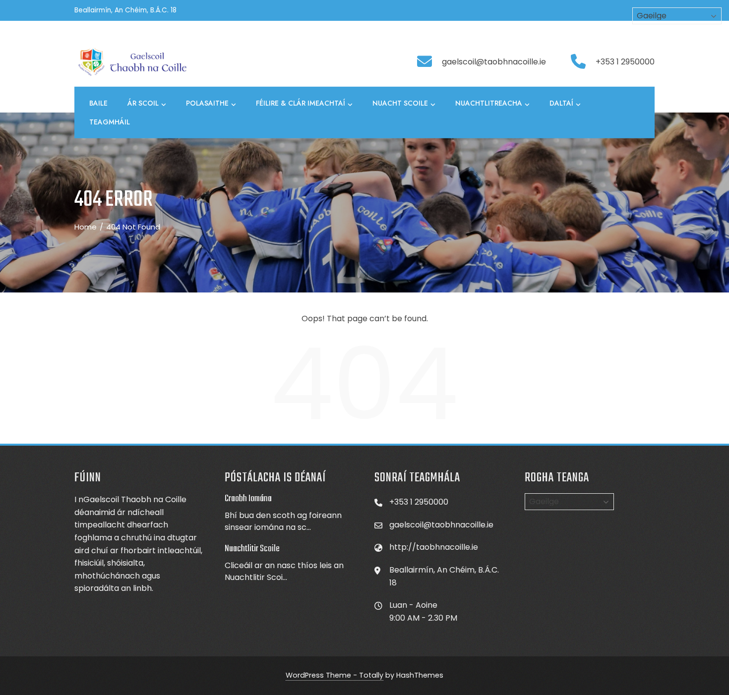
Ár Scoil (143, 103)
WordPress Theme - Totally (334, 675)
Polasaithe (207, 103)
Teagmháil (109, 122)
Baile (98, 103)
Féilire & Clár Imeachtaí (300, 103)
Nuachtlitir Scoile (252, 548)
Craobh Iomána (248, 498)
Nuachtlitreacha (488, 103)
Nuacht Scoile (400, 103)
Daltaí (561, 103)
